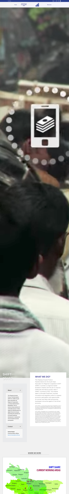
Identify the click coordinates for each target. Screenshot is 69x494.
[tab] (14, 405)
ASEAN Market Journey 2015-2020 (24, 4)
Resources (49, 4)
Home (15, 4)
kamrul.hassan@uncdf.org (14, 435)
